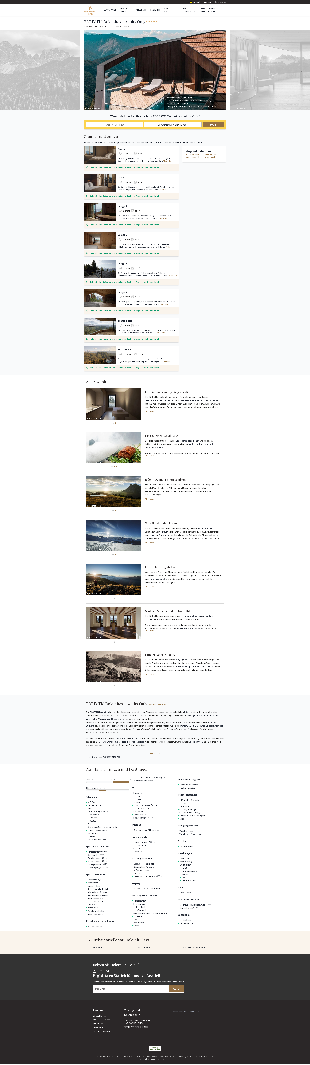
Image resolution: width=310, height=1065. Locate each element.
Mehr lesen (149, 411)
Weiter (176, 988)
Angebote (141, 9)
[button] (302, 70)
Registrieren (220, 2)
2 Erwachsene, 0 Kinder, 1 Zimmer (173, 125)
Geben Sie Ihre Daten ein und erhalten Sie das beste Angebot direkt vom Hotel (124, 167)
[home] (91, 10)
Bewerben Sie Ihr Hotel (136, 1027)
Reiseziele (155, 9)
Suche (213, 125)
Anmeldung (207, 2)
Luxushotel (110, 9)
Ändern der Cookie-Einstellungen (186, 1011)
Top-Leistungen (101, 1019)
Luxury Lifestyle (101, 1031)
